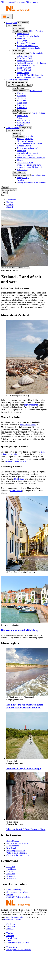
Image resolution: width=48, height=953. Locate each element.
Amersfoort (22, 107)
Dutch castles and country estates (31, 158)
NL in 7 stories (18, 28)
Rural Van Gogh (24, 68)
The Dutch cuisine (25, 155)
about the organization (15, 917)
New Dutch (22, 41)
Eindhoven (21, 100)
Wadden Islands (23, 120)
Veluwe (20, 118)
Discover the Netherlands (17, 80)
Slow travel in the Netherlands (30, 143)
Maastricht (10, 874)
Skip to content (7, 2)
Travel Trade (11, 938)
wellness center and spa (16, 461)
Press (8, 940)
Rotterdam (21, 96)
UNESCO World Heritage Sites (30, 75)
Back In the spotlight (21, 53)
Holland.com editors (12, 919)
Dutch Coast (22, 115)
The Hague (22, 98)
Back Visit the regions (21, 113)
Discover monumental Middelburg (20, 630)
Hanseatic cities (23, 123)
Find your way (12, 127)
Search (5, 187)
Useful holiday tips (14, 890)
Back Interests (18, 136)
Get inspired (11, 22)
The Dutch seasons (25, 162)
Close (4, 193)
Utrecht (20, 93)
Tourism (9, 933)
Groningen (21, 105)
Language (5, 195)
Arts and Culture (24, 146)
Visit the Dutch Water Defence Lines (25, 829)
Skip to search (32, 2)
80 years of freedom (25, 141)
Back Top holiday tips (21, 175)
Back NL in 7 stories (21, 31)
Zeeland (20, 125)
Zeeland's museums (28, 425)
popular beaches (31, 405)
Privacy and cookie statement (18, 949)
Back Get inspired (14, 26)
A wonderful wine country (28, 153)
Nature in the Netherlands (28, 36)
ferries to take (16, 490)
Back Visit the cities (20, 91)
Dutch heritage (23, 38)
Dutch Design (23, 72)
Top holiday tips (19, 172)
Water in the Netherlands (27, 45)
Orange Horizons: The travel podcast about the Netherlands (29, 166)
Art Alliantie (22, 169)
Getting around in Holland (17, 892)
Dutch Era (21, 150)
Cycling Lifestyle (24, 70)
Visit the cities (18, 88)
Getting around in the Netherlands (31, 182)
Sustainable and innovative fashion (31, 63)
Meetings (10, 935)
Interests (16, 133)
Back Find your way (15, 131)
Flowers (20, 160)
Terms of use (11, 947)
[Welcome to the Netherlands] (18, 11)
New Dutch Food (24, 58)
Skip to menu (19, 2)
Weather (20, 180)
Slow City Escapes (25, 138)
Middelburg (19, 479)
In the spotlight (18, 51)
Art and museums (24, 56)
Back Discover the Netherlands (19, 85)
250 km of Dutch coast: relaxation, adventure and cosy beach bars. (25, 706)
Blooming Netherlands (26, 43)
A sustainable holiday (26, 65)
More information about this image (15, 268)
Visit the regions (19, 110)
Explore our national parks (28, 148)
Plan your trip (23, 177)
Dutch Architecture (25, 61)
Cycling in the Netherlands (28, 48)
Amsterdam (22, 103)
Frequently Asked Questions (18, 897)
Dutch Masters (23, 33)
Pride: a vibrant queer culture (29, 77)
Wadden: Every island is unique (23, 768)
